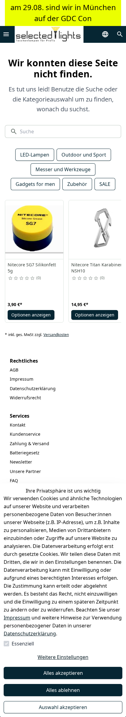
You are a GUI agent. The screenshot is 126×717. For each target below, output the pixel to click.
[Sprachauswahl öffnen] (105, 34)
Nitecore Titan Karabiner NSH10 (96, 268)
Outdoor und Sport (83, 154)
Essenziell (23, 643)
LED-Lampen (34, 154)
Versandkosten (56, 334)
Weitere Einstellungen (63, 657)
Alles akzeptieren (63, 673)
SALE (104, 184)
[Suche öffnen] (120, 34)
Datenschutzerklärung (30, 633)
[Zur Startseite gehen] (49, 34)
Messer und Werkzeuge (63, 169)
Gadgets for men (35, 184)
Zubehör (77, 184)
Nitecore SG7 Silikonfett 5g (32, 268)
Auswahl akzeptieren (63, 707)
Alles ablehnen (63, 690)
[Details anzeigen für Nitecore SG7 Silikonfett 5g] (34, 229)
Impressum (17, 617)
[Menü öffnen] (6, 34)
